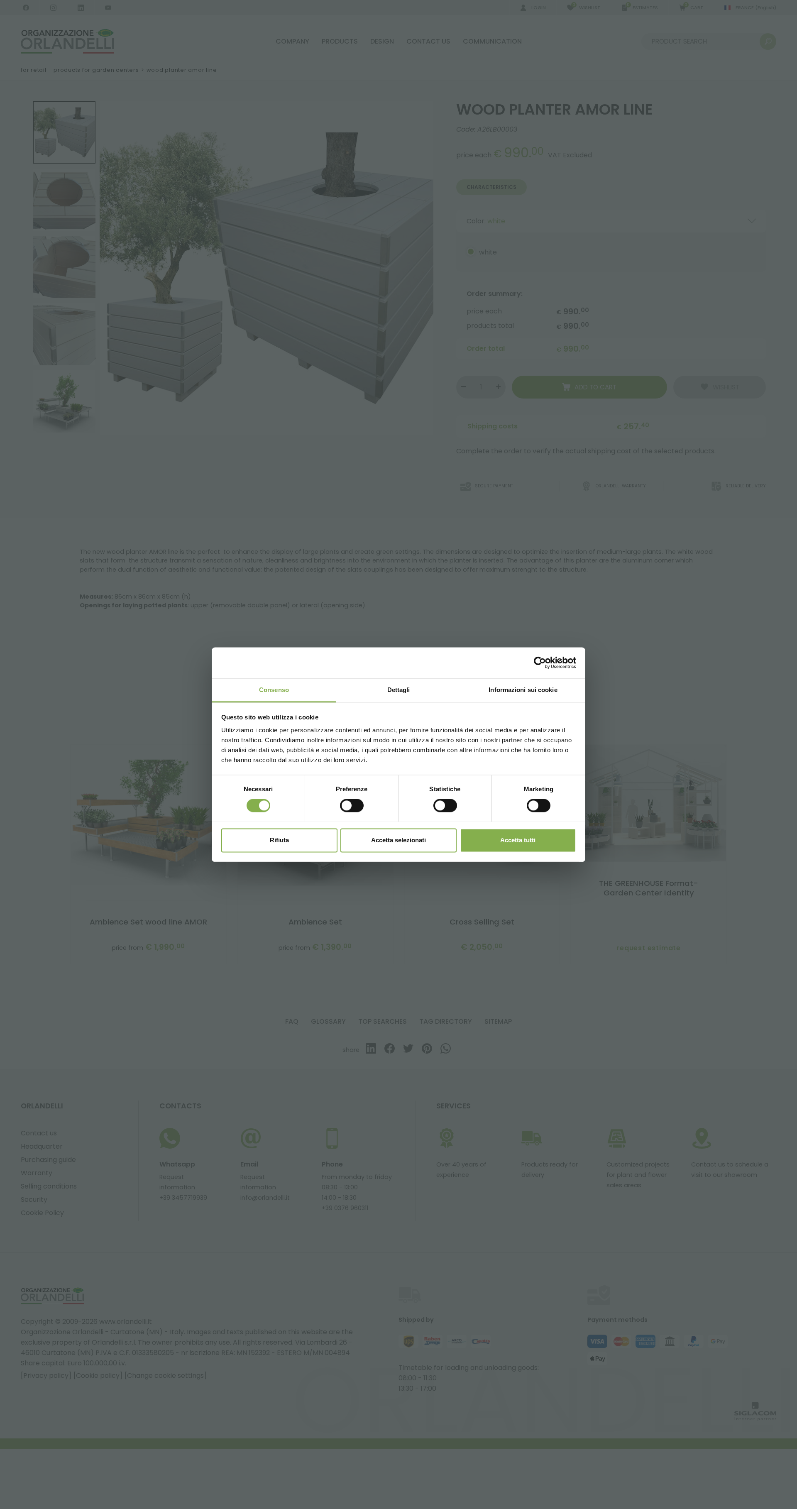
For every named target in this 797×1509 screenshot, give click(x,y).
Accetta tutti (517, 840)
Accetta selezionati (398, 840)
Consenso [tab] (274, 689)
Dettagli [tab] (398, 689)
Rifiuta (279, 840)
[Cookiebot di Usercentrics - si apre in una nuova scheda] (540, 662)
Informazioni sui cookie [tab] (523, 689)
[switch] (352, 805)
